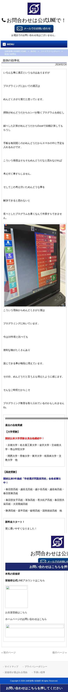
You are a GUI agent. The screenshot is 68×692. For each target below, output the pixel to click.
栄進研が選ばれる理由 (16, 672)
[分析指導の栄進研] (34, 14)
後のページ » (59, 652)
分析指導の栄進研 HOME (15, 51)
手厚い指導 (39, 672)
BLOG (33, 51)
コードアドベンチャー (50, 51)
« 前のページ (8, 652)
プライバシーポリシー (36, 666)
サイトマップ (11, 666)
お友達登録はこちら (16, 612)
